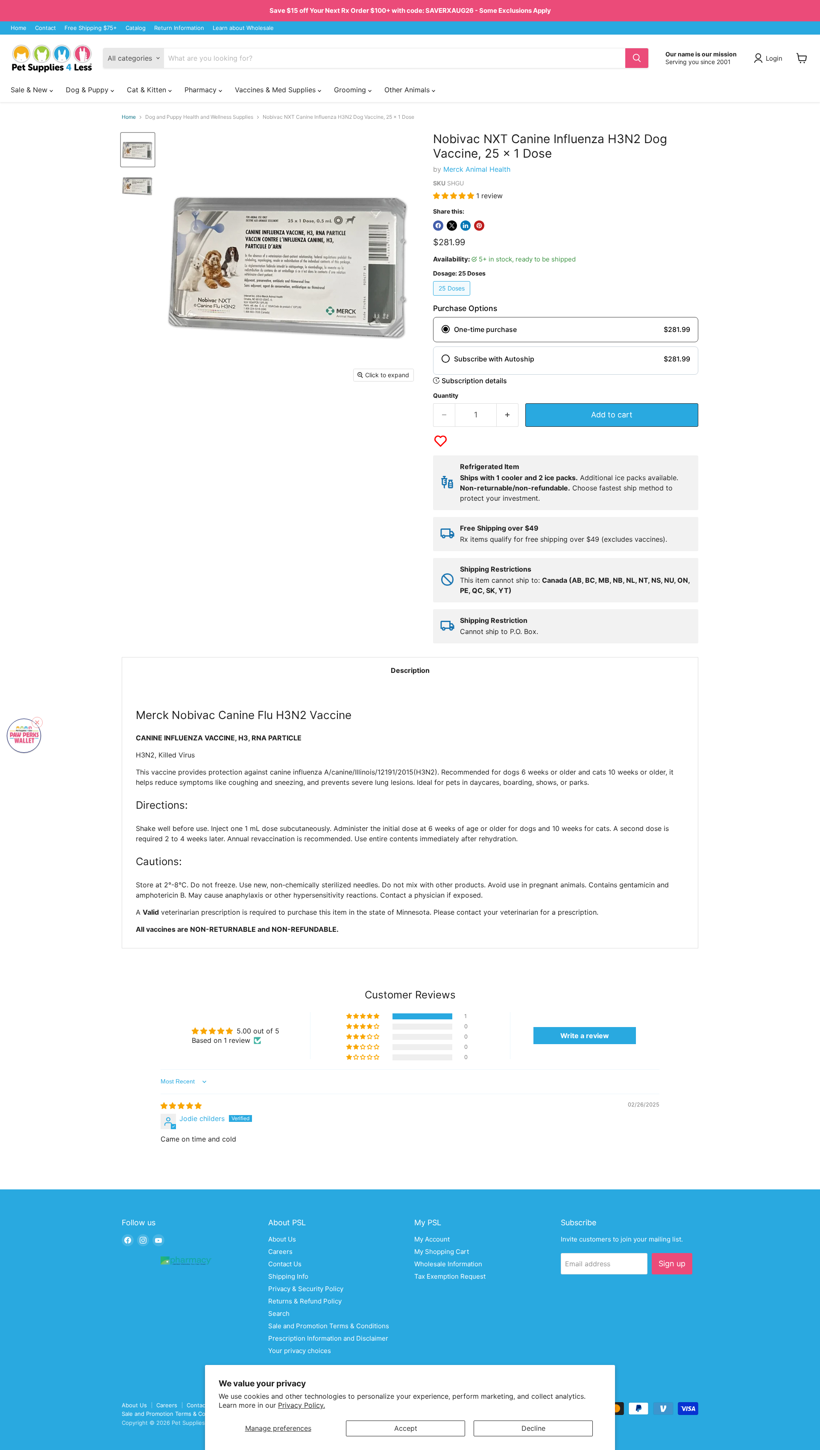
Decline (533, 1428)
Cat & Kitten (147, 89)
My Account (432, 1239)
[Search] (636, 58)
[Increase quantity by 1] (507, 415)
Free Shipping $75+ (90, 28)
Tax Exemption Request (450, 1276)
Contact (45, 28)
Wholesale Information (448, 1264)
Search (279, 1313)
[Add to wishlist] (440, 441)
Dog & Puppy (88, 89)
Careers (280, 1251)
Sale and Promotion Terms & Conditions (328, 1326)
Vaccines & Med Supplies (276, 89)
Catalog (136, 28)
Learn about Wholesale (243, 28)
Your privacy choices (299, 1351)
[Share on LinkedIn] (465, 225)
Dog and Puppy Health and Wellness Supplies (199, 117)
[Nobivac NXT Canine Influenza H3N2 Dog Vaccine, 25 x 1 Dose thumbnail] (138, 185)
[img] (181, 1105)
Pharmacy (201, 89)
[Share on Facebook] (438, 225)
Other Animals (408, 89)
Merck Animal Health (476, 169)
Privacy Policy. (301, 1405)
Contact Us (285, 1264)
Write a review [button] (584, 1035)
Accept (405, 1428)
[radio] (565, 329)
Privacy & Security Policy (305, 1289)
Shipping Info (288, 1276)
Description (410, 670)
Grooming (351, 89)
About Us (282, 1239)
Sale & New (30, 89)
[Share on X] (452, 225)
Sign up (672, 1263)
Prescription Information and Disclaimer (328, 1338)
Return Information (179, 28)
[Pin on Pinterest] (479, 225)
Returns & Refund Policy (305, 1301)
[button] (454, 195)
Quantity (445, 395)
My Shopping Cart (441, 1251)
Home (18, 28)
